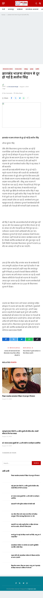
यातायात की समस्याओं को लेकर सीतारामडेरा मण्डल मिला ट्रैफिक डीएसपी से (12, 353)
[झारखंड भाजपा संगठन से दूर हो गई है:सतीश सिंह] (21, 115)
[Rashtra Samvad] (21, 3)
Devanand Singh (13, 86)
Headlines (18, 69)
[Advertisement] (21, 40)
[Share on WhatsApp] (23, 98)
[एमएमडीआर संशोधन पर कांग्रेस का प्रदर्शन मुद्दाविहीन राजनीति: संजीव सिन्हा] (5, 547)
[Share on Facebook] (11, 98)
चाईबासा (20, 9)
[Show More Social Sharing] (28, 98)
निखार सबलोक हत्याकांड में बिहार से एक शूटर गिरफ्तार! (18, 396)
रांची (3, 9)
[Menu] (3, 3)
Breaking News (8, 69)
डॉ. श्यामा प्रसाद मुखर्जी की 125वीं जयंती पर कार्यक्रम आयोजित (21, 443)
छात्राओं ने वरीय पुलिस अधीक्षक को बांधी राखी (23, 504)
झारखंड (31, 69)
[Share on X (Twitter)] (15, 98)
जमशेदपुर (11, 9)
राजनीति (37, 69)
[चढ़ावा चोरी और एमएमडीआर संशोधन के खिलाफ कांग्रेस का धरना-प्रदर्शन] (5, 557)
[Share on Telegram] (19, 98)
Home (3, 14)
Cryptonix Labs (31, 589)
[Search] (40, 3)
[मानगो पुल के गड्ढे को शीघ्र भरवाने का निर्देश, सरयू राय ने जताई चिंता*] (5, 536)
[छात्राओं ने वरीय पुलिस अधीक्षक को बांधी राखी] (5, 505)
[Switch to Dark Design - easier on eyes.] (36, 3)
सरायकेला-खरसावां (32, 9)
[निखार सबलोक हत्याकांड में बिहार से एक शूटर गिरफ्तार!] (21, 380)
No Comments (8, 93)
